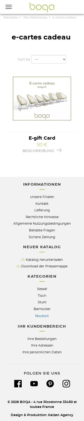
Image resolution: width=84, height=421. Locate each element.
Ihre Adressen (42, 345)
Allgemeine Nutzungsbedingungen (42, 223)
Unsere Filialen (42, 197)
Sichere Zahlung (42, 237)
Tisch (42, 295)
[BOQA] (42, 7)
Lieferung (42, 210)
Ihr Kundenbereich (42, 326)
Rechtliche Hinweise (42, 217)
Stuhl (42, 302)
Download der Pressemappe (44, 266)
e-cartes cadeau (64, 17)
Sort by (24, 59)
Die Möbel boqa (35, 17)
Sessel (42, 289)
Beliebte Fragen (42, 230)
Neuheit (42, 316)
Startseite (11, 17)
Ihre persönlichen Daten (42, 352)
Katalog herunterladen (44, 260)
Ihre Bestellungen (42, 339)
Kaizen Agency (60, 415)
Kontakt (42, 203)
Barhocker (42, 309)
